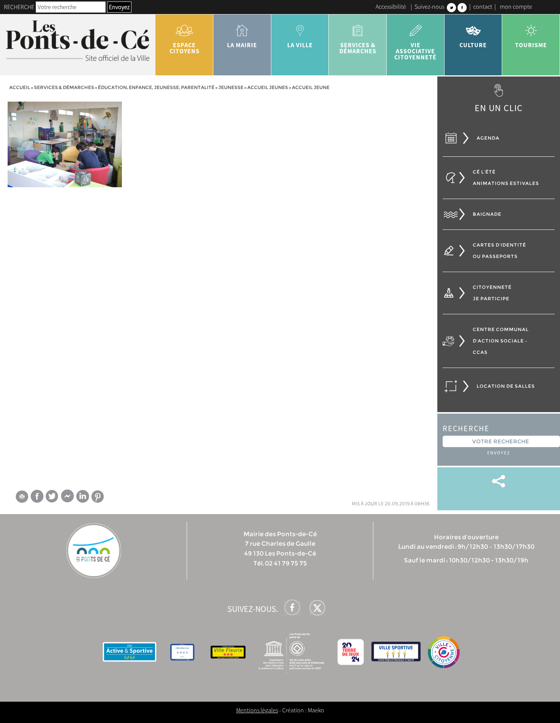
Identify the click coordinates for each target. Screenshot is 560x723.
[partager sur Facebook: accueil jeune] (36, 496)
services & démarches (357, 48)
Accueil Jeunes (267, 87)
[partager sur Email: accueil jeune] (21, 498)
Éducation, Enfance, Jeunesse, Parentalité (156, 87)
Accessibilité (391, 6)
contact (482, 6)
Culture (473, 45)
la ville (300, 45)
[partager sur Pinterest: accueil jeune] (97, 496)
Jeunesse (230, 87)
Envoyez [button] (119, 7)
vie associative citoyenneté (415, 51)
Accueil (19, 87)
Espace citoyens (185, 48)
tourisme (531, 45)
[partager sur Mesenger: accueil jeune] (67, 498)
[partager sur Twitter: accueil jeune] (52, 496)
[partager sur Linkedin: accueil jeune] (82, 496)
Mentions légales (257, 710)
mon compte (516, 6)
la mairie (242, 45)
